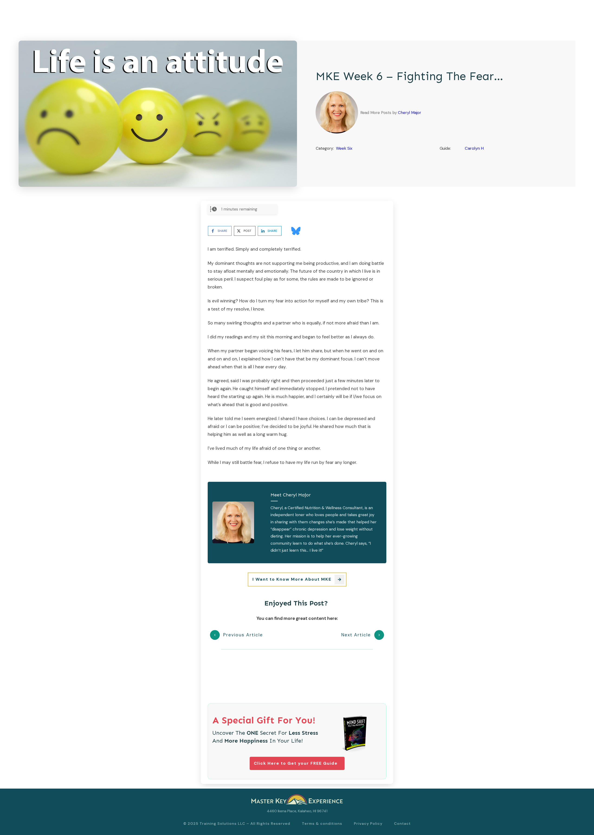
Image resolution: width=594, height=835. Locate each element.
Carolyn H (474, 148)
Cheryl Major (409, 112)
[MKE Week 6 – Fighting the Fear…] (158, 114)
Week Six (344, 148)
